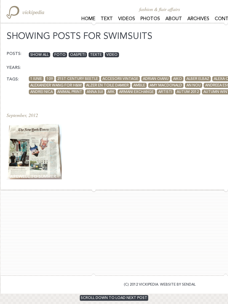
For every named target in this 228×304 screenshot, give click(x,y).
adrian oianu (156, 79)
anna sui (95, 92)
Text (107, 19)
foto (60, 55)
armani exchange (136, 92)
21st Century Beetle (77, 79)
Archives (198, 19)
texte (96, 55)
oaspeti (78, 55)
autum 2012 (188, 92)
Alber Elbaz (197, 79)
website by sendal (178, 284)
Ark (111, 92)
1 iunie (36, 79)
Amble (139, 85)
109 (50, 79)
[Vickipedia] (25, 12)
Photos (150, 19)
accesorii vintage (120, 79)
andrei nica (41, 92)
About (173, 19)
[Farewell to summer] (34, 151)
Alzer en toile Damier (107, 85)
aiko (177, 79)
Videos (126, 19)
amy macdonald (166, 85)
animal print (69, 92)
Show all (39, 55)
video (112, 55)
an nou (193, 85)
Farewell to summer (32, 177)
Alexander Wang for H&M (56, 85)
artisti (165, 92)
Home (88, 19)
